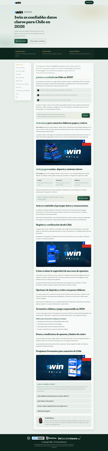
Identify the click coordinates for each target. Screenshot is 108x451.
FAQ (17, 97)
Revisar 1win (89, 2)
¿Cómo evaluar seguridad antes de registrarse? (52, 406)
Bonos (17, 93)
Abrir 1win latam (21, 41)
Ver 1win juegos (83, 198)
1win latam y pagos (20, 71)
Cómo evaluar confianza (37, 41)
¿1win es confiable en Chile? (46, 384)
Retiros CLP (18, 87)
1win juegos (18, 74)
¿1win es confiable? (20, 67)
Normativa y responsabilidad (23, 90)
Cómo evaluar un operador (22, 84)
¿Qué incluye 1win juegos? (45, 401)
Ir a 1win (85, 115)
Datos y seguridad (20, 77)
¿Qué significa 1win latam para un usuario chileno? (53, 396)
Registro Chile (19, 80)
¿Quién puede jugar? (43, 411)
